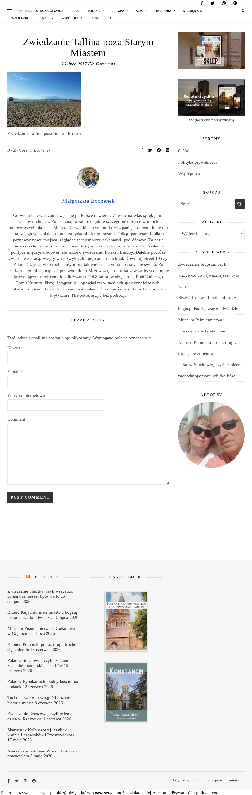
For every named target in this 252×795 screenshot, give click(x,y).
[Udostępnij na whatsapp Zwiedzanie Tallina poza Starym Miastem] (167, 150)
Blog (75, 11)
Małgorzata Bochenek (31, 150)
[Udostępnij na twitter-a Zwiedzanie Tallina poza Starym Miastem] (150, 150)
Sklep (112, 18)
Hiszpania (163, 11)
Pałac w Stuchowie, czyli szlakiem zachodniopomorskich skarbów (38, 663)
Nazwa (15, 347)
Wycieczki (19, 18)
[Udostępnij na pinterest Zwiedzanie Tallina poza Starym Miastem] (159, 150)
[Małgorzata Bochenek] (88, 187)
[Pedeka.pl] (23, 11)
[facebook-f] (202, 4)
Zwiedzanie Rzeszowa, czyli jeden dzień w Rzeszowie (38, 716)
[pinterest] (235, 4)
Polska (94, 11)
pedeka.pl (47, 577)
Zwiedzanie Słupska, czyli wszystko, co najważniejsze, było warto (208, 275)
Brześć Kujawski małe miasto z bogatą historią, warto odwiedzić (42, 615)
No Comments (102, 63)
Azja (139, 11)
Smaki (45, 18)
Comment (16, 419)
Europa (117, 11)
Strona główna (49, 11)
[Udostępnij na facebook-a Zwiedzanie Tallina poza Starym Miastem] (142, 150)
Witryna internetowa (26, 395)
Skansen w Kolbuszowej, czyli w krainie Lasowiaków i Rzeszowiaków (40, 732)
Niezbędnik (192, 11)
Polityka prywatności (197, 162)
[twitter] (213, 4)
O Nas (95, 18)
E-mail (15, 371)
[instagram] (224, 4)
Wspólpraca (72, 18)
